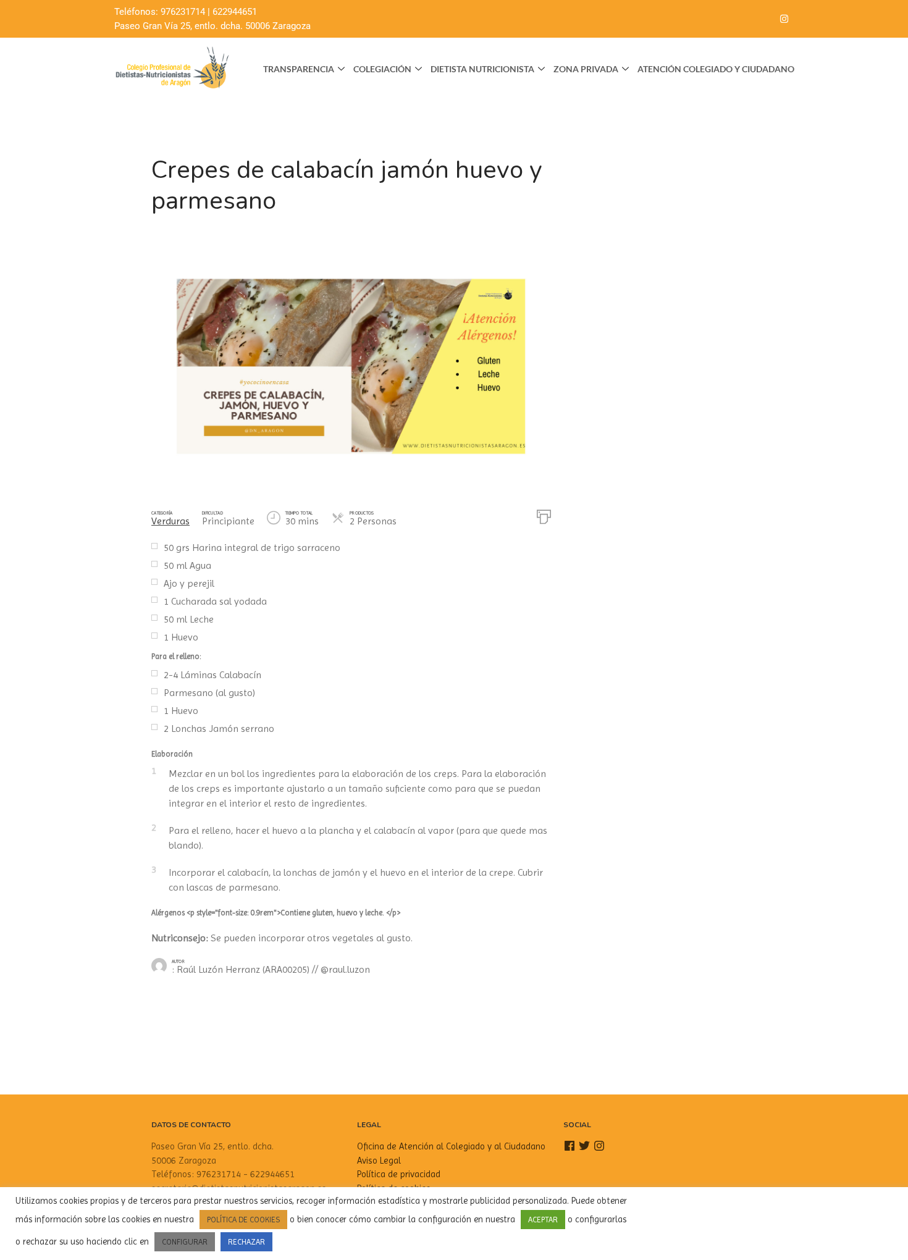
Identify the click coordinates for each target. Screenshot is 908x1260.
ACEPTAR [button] (543, 1219)
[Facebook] (734, 19)
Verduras (170, 521)
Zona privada (585, 69)
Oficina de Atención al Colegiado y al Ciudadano (451, 1146)
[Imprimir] (544, 516)
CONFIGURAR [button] (185, 1241)
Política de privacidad (398, 1174)
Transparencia (298, 69)
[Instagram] (784, 19)
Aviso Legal (379, 1160)
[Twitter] (759, 19)
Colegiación (382, 69)
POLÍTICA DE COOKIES (243, 1219)
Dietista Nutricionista (482, 69)
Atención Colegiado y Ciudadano (715, 69)
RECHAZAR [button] (246, 1241)
